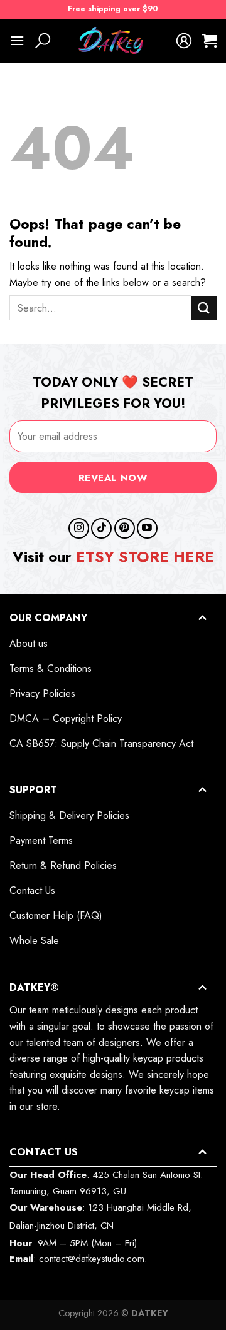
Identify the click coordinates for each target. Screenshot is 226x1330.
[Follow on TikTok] (101, 528)
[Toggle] (202, 617)
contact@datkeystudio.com (91, 1259)
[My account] (184, 40)
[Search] (42, 40)
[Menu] (16, 40)
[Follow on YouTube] (147, 528)
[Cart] (209, 41)
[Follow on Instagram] (78, 528)
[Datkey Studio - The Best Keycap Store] (113, 41)
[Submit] (204, 308)
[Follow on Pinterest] (124, 528)
